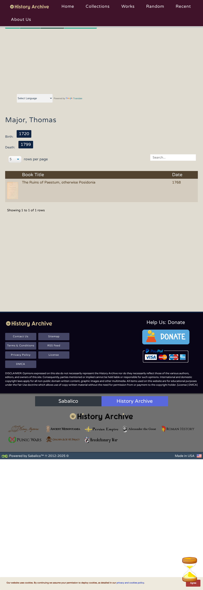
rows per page (35, 159)
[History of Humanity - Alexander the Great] (140, 429)
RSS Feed (53, 345)
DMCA (20, 364)
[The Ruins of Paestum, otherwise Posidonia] (13, 190)
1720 (24, 133)
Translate (77, 98)
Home (67, 6)
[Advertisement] (101, 60)
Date (177, 175)
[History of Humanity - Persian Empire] (101, 429)
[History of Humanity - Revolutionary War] (101, 439)
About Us (21, 19)
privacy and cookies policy (130, 582)
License (54, 354)
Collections (98, 6)
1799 (26, 144)
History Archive (135, 401)
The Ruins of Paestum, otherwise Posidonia (58, 182)
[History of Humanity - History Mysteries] (25, 429)
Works (128, 6)
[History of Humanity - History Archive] (101, 417)
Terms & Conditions (20, 345)
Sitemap (53, 336)
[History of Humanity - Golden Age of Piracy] (63, 439)
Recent (183, 6)
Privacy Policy (21, 354)
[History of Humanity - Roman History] (178, 429)
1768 (176, 182)
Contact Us (20, 336)
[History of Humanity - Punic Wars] (25, 439)
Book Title (33, 175)
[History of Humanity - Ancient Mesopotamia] (63, 429)
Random (155, 6)
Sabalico (68, 401)
